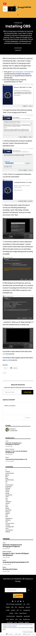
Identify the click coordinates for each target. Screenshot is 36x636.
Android (7, 471)
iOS (6, 498)
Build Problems (9, 480)
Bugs (6, 478)
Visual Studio (9, 530)
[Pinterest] (23, 601)
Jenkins (7, 503)
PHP (6, 516)
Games (7, 493)
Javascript (8, 501)
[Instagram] (15, 601)
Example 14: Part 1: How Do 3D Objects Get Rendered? (16, 451)
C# (6, 481)
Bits (6, 476)
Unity (6, 441)
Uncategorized (18, 22)
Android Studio (9, 473)
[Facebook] (12, 601)
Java (6, 500)
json (6, 505)
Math (6, 506)
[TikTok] (18, 601)
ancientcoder (18, 48)
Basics (7, 449)
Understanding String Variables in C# (16, 459)
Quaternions (8, 518)
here (4, 354)
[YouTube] (4, 4)
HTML (7, 496)
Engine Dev (8, 486)
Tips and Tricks (9, 523)
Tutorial (7, 525)
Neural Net (8, 510)
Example (11, 449)
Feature (7, 490)
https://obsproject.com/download (22, 72)
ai (5, 470)
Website (7, 532)
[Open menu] (18, 15)
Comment (27, 417)
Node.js (7, 511)
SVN (6, 521)
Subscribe (27, 392)
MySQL (7, 508)
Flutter (7, 491)
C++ (6, 483)
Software (7, 520)
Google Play (8, 495)
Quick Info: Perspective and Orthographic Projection (13, 443)
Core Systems (9, 485)
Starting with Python (10, 569)
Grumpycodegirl (9, 461)
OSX (6, 515)
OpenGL (7, 513)
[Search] (12, 8)
